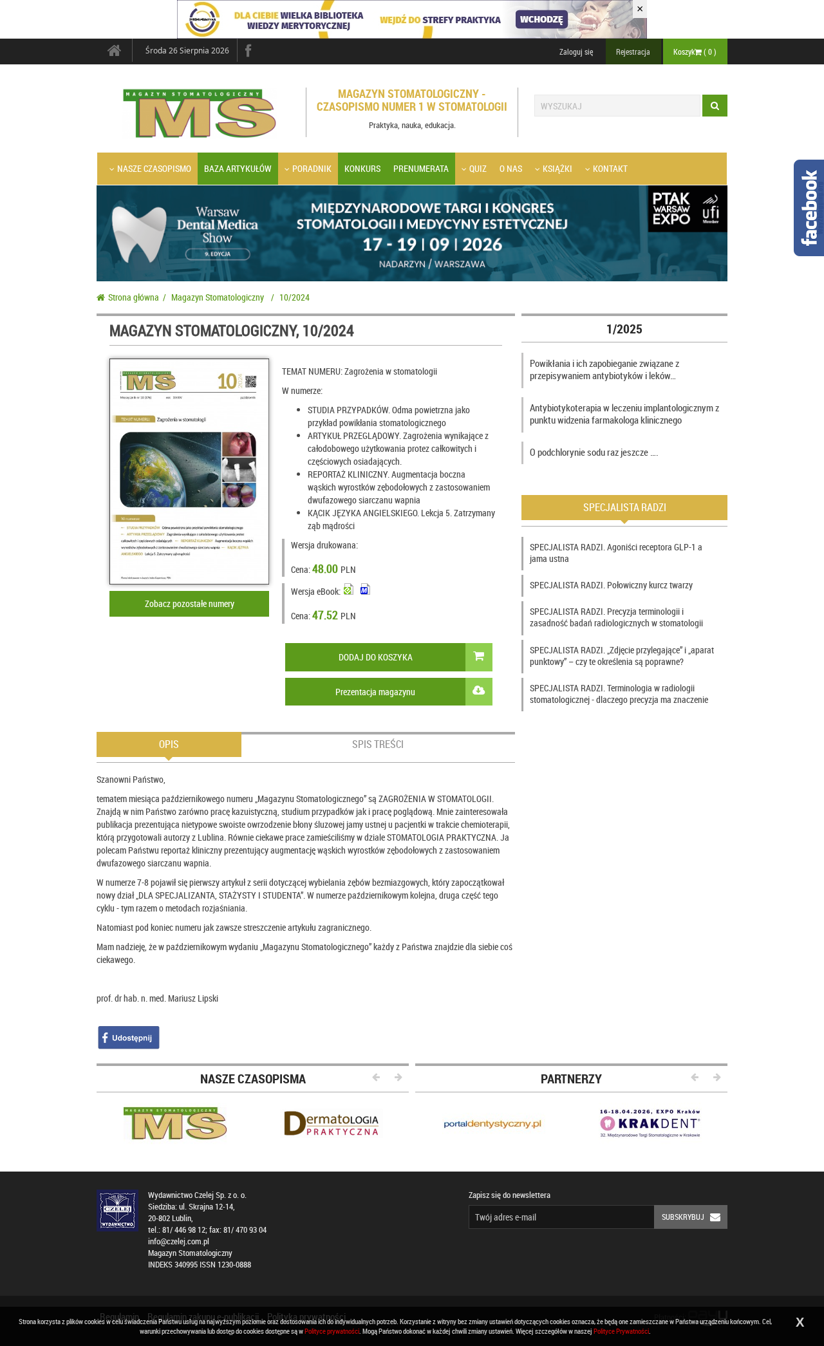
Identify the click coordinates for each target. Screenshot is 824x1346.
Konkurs (362, 168)
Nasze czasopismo (154, 168)
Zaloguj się (576, 51)
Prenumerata (421, 168)
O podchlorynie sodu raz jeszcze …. (594, 451)
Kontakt (610, 168)
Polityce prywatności (331, 1331)
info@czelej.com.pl (178, 1241)
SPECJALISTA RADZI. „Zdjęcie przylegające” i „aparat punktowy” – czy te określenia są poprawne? (622, 656)
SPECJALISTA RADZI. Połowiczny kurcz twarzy (611, 585)
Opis (169, 744)
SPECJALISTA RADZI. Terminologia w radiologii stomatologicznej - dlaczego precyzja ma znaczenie (619, 694)
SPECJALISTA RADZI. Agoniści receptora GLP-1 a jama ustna (616, 553)
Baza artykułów (238, 168)
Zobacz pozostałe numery (189, 603)
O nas (511, 168)
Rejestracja (633, 51)
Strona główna (133, 297)
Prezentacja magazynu (375, 692)
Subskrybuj (683, 1216)
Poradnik (312, 168)
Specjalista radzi (624, 507)
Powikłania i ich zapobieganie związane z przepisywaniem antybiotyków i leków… (604, 369)
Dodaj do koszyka (376, 657)
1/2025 (624, 328)
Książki (557, 168)
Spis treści (378, 744)
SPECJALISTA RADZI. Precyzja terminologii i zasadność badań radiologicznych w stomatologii (616, 617)
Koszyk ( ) (694, 51)
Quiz (478, 168)
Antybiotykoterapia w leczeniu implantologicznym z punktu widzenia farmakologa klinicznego (624, 414)
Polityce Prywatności (621, 1331)
